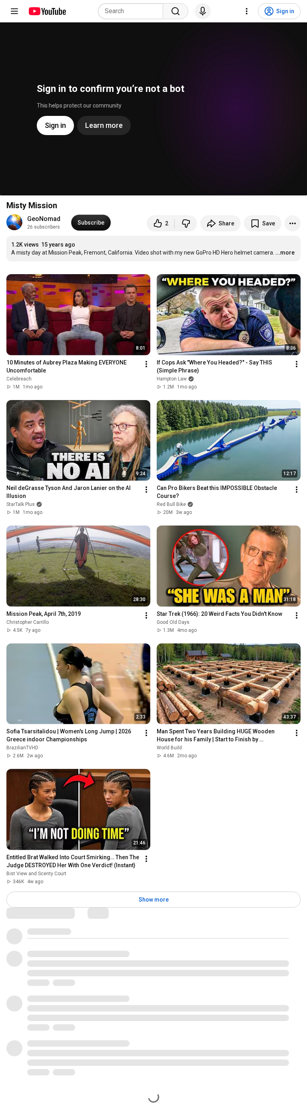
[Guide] (14, 11)
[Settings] (246, 11)
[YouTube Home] (47, 11)
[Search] (175, 11)
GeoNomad (43, 219)
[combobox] (133, 11)
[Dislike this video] (186, 223)
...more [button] (285, 252)
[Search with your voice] (203, 11)
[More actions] (293, 223)
